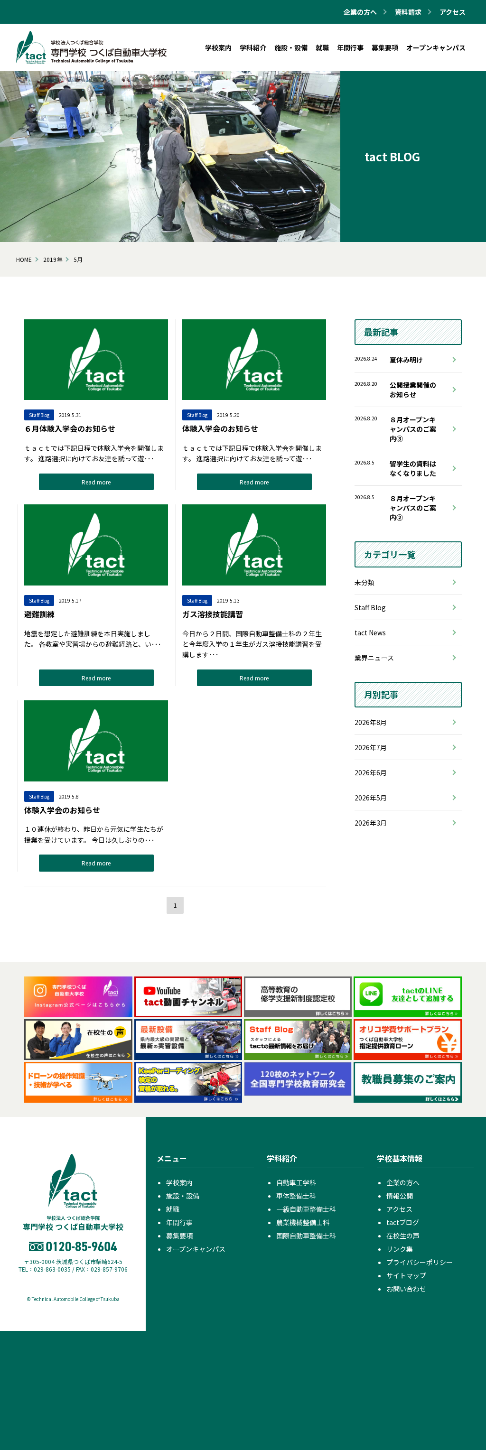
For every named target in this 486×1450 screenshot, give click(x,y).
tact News (370, 632)
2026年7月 (371, 747)
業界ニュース (374, 657)
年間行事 (179, 1222)
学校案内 (179, 1182)
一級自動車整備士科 (306, 1209)
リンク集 (399, 1249)
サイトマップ (406, 1275)
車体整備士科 (296, 1195)
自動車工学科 (296, 1182)
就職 (172, 1209)
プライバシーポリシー (419, 1262)
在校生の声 (403, 1235)
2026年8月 (371, 722)
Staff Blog (370, 607)
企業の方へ (403, 1182)
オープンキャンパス (195, 1249)
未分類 (364, 582)
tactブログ (402, 1222)
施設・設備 (182, 1195)
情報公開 (399, 1195)
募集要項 (179, 1235)
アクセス (452, 12)
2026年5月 (371, 797)
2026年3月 (371, 822)
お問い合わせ (406, 1288)
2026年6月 (371, 772)
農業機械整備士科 (302, 1222)
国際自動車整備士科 (306, 1235)
